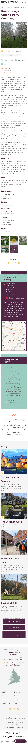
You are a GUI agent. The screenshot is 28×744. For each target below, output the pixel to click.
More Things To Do (14, 621)
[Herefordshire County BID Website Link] (14, 654)
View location (8, 73)
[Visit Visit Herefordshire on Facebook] (17, 709)
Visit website (21, 60)
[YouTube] (19, 263)
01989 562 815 (8, 60)
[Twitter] (15, 263)
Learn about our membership (13, 665)
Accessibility (8, 719)
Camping (19, 55)
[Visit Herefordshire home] (9, 2)
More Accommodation (14, 635)
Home (2, 7)
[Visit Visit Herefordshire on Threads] (14, 709)
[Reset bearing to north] (24, 327)
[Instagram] (9, 263)
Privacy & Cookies (14, 715)
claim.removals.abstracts (15, 298)
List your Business (19, 719)
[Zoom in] (24, 322)
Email (5, 64)
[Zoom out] (24, 325)
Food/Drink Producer (8, 55)
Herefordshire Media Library (14, 722)
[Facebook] (12, 263)
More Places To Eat (14, 627)
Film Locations (14, 725)
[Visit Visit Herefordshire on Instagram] (10, 709)
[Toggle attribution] (24, 349)
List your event (14, 721)
